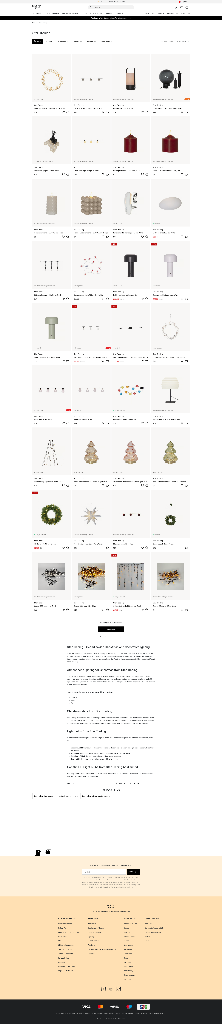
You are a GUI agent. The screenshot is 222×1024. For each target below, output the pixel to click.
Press (147, 941)
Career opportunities (153, 932)
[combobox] (184, 1)
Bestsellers (128, 949)
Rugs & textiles (96, 13)
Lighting (84, 13)
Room (126, 958)
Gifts (153, 13)
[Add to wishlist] (63, 112)
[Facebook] (103, 988)
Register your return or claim (69, 932)
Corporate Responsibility (154, 928)
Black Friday (128, 971)
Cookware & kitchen (70, 13)
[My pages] (176, 7)
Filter (39, 41)
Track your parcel (65, 949)
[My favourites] (181, 7)
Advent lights (108, 676)
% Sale (126, 941)
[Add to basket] (67, 112)
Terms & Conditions (65, 954)
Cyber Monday (129, 975)
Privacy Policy (63, 958)
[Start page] (36, 7)
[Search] (91, 7)
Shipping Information (66, 945)
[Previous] (32, 796)
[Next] (189, 796)
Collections (105, 41)
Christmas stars (127, 656)
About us (148, 924)
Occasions (128, 954)
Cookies (61, 962)
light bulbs (142, 659)
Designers (127, 932)
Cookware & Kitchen (96, 928)
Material (90, 41)
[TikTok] (118, 988)
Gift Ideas (127, 962)
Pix (72, 703)
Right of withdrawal (65, 971)
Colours (76, 41)
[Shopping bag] (187, 7)
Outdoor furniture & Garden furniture (102, 949)
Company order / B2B (66, 966)
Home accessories (51, 13)
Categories (61, 41)
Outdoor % (119, 13)
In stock (49, 41)
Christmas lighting (123, 676)
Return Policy (63, 928)
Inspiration (185, 13)
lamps (102, 773)
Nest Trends (128, 966)
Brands (161, 13)
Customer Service (65, 924)
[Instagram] (111, 988)
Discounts (127, 979)
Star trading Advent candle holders (96, 796)
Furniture (108, 13)
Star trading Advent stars (67, 796)
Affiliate (147, 937)
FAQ (59, 941)
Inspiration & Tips (130, 924)
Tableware (36, 13)
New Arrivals (128, 945)
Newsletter (62, 937)
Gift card (91, 954)
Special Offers (172, 13)
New (147, 13)
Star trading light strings (43, 796)
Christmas (131, 653)
